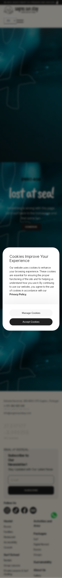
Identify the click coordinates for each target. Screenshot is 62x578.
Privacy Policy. (18, 294)
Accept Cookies (31, 321)
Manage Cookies (31, 313)
